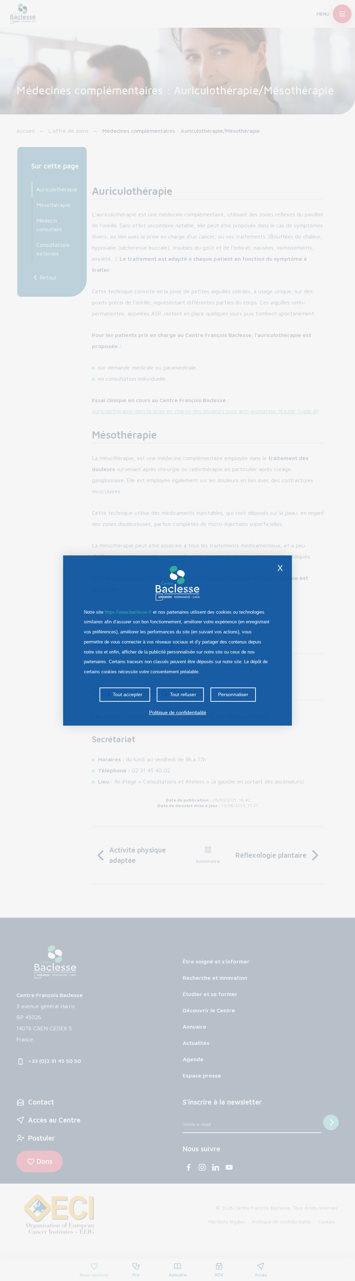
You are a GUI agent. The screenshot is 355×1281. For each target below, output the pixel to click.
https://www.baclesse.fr (128, 612)
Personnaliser (233, 694)
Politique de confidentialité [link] (177, 712)
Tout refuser (182, 694)
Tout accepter (126, 694)
